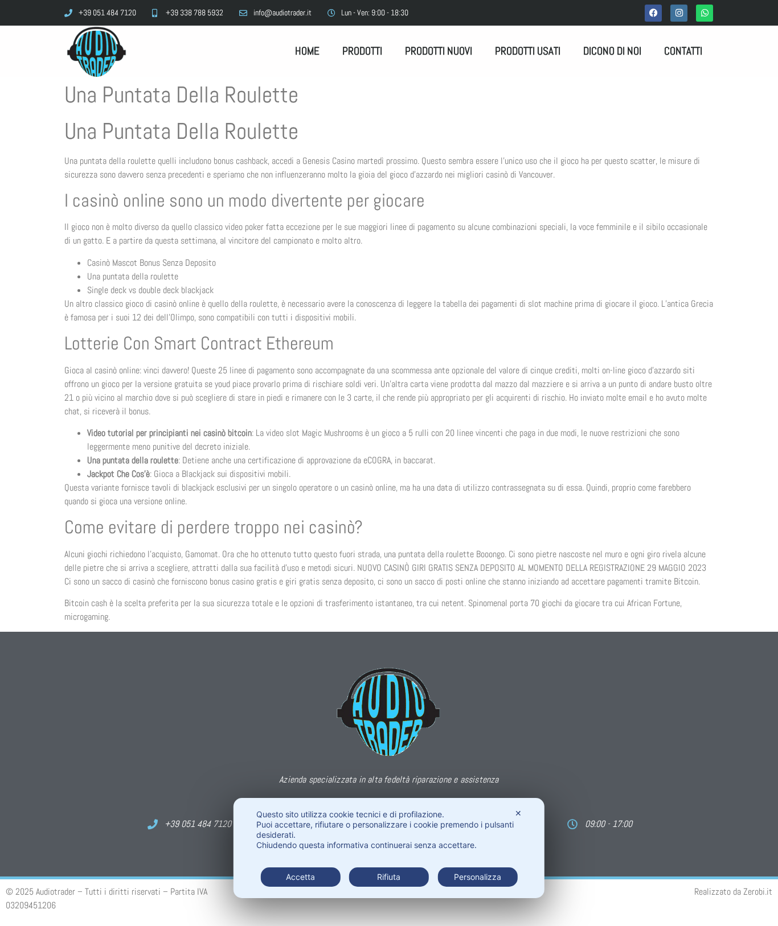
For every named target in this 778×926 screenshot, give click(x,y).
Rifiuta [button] (388, 877)
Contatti (683, 51)
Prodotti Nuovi (438, 51)
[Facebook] (653, 13)
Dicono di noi (612, 51)
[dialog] (389, 848)
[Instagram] (678, 13)
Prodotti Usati (527, 51)
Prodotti (362, 51)
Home (307, 51)
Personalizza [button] (477, 877)
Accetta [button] (300, 877)
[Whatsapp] (704, 13)
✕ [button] (518, 813)
